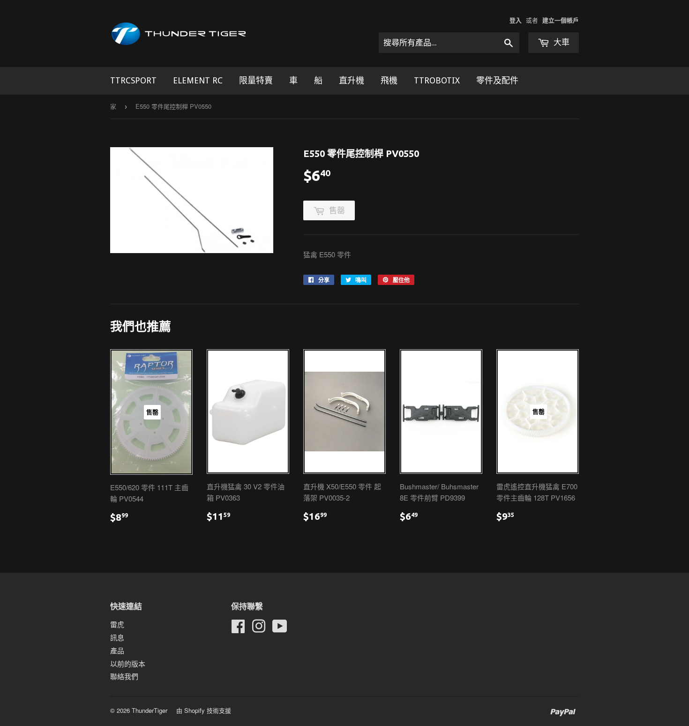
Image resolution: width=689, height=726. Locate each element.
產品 (117, 650)
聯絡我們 (124, 676)
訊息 (117, 637)
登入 (515, 20)
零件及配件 (497, 80)
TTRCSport (133, 80)
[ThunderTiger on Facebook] (238, 629)
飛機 (389, 80)
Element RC (198, 80)
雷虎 (117, 624)
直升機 (351, 80)
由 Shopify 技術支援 (203, 710)
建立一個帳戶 (560, 20)
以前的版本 (127, 663)
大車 (560, 42)
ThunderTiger (149, 710)
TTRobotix (437, 80)
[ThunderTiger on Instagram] (259, 629)
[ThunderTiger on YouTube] (279, 629)
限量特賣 (256, 80)
